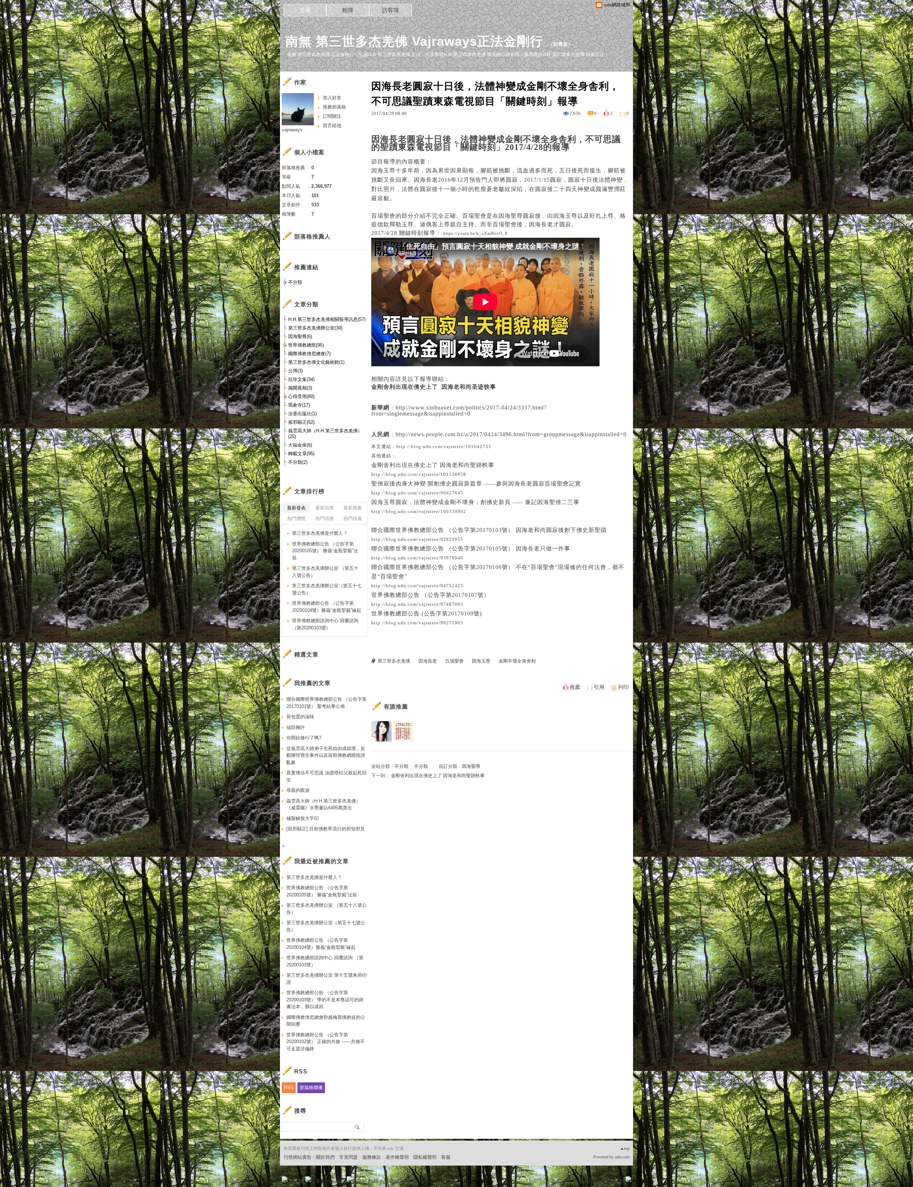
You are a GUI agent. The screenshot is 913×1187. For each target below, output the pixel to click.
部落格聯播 (311, 1087)
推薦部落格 (334, 107)
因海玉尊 (481, 661)
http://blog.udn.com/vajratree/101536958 (418, 474)
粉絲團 (296, 1181)
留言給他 (332, 125)
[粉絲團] (284, 1179)
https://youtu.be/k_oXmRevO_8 (475, 233)
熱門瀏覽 (296, 518)
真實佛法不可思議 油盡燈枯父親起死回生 (326, 776)
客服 (445, 1157)
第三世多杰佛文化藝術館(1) (316, 362)
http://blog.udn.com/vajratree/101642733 (443, 446)
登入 (583, 1181)
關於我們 (325, 1157)
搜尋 (357, 1127)
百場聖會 (454, 661)
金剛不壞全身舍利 (517, 661)
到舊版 (560, 44)
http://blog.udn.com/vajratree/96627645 (417, 493)
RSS (289, 1087)
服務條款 (371, 1157)
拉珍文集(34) (301, 379)
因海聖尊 (471, 766)
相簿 (347, 10)
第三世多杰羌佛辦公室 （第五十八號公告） (325, 571)
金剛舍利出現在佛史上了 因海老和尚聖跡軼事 (438, 775)
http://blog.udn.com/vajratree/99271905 (417, 622)
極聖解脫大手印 (302, 818)
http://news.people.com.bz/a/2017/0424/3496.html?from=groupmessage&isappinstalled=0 (511, 434)
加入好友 (332, 97)
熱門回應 (324, 518)
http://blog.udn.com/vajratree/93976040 (417, 557)
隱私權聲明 (425, 1157)
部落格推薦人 (312, 236)
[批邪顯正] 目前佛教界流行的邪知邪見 (325, 828)
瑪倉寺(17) (299, 405)
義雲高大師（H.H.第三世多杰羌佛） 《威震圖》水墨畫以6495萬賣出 (323, 804)
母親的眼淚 (298, 790)
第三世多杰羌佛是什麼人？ (320, 533)
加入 (596, 1181)
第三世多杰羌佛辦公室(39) (315, 328)
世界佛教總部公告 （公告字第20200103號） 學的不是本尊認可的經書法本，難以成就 (324, 999)
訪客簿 (390, 10)
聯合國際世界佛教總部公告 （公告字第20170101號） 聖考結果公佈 (326, 702)
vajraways (292, 129)
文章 (305, 10)
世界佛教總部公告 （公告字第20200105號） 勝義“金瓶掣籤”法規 (325, 550)
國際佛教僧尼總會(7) (309, 353)
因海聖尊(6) (300, 336)
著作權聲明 (397, 1157)
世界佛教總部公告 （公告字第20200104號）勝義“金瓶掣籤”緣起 (326, 606)
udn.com (622, 1157)
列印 (623, 687)
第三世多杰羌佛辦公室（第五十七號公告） (327, 589)
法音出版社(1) (302, 413)
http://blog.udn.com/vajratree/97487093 (417, 604)
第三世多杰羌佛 (394, 661)
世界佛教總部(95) (306, 345)
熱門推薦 (352, 518)
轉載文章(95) (301, 453)
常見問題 (348, 1157)
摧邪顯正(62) (301, 422)
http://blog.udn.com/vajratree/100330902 (418, 511)
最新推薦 (352, 507)
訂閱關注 (332, 116)
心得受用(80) (301, 396)
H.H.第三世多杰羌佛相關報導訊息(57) (327, 319)
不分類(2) (297, 462)
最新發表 (296, 507)
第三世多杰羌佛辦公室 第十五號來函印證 (326, 978)
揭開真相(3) (300, 388)
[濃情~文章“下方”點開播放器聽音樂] (381, 731)
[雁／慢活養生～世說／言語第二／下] (403, 731)
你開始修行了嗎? (303, 737)
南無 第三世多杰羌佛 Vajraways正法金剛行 (414, 41)
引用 (599, 687)
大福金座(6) (300, 445)
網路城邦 (614, 1181)
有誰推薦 (396, 707)
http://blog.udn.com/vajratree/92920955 (417, 539)
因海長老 (427, 661)
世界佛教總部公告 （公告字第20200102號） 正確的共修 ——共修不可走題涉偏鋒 (325, 1041)
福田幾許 (295, 727)
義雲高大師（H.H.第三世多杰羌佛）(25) (325, 433)
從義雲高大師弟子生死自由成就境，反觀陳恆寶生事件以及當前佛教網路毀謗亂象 (325, 755)
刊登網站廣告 (297, 1157)
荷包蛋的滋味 (300, 716)
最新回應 (324, 507)
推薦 (575, 687)
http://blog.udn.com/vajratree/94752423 (417, 585)
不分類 (401, 766)
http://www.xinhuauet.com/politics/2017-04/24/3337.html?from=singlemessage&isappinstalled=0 (459, 410)
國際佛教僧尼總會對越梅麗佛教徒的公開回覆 (325, 1021)
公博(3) (295, 370)
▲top (624, 1148)
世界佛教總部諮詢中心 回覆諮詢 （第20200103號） (325, 624)
